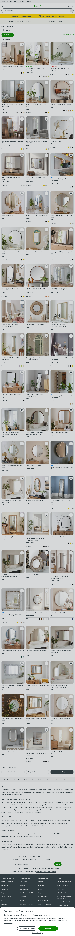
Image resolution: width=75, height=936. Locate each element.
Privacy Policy (8, 923)
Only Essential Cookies (27, 928)
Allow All (48, 928)
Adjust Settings (37, 933)
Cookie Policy (61, 920)
